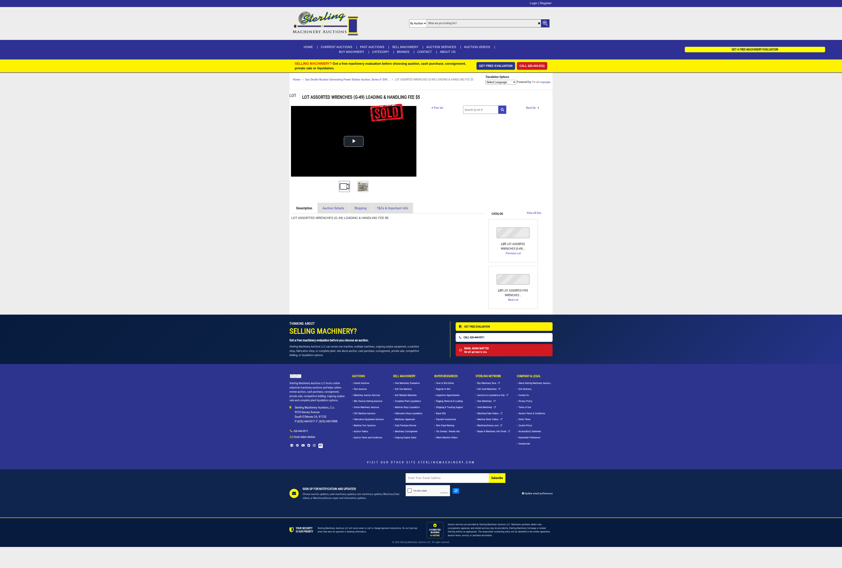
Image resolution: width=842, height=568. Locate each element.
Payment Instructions (446, 419)
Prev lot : (439, 107)
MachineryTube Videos (488, 413)
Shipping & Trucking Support (449, 407)
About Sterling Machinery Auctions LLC (536, 383)
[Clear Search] (539, 23)
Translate (545, 82)
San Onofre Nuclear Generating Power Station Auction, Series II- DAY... (347, 79)
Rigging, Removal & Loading (449, 401)
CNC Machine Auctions (364, 413)
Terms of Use (525, 407)
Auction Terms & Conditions (532, 413)
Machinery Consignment (406, 431)
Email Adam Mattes (304, 437)
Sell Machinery (405, 47)
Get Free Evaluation (495, 66)
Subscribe (497, 478)
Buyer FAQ (441, 413)
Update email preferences (538, 493)
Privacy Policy (525, 401)
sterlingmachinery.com (446, 462)
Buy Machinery (351, 52)
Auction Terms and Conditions (368, 437)
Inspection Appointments (448, 395)
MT (320, 445)
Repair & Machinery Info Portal (492, 431)
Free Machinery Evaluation (407, 383)
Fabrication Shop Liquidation (408, 413)
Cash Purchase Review (405, 425)
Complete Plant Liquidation (408, 401)
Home (308, 47)
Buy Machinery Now (487, 383)
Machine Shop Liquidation (407, 407)
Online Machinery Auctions (366, 407)
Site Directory (525, 389)
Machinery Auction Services (367, 395)
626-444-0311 (301, 431)
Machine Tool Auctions (365, 425)
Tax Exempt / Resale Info (448, 431)
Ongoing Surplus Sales (405, 437)
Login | (534, 3)
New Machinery (484, 401)
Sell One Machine (403, 389)
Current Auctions (336, 47)
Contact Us (524, 395)
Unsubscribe (524, 443)
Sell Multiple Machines (406, 395)
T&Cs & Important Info (392, 208)
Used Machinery (485, 407)
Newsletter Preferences (529, 437)
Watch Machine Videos (447, 437)
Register (546, 3)
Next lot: (531, 107)
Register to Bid (443, 389)
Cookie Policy (525, 425)
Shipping (360, 208)
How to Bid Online (445, 383)
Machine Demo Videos (488, 419)
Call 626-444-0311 (532, 66)
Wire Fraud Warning (445, 425)
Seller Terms (524, 419)
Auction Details (333, 208)
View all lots (534, 213)
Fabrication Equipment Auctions (369, 419)
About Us (447, 52)
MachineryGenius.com (488, 425)
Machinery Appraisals (405, 419)
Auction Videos (477, 47)
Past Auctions (372, 47)
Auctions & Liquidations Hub (491, 395)
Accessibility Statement (530, 431)
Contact (424, 52)
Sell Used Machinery (487, 389)
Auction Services (441, 47)
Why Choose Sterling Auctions (368, 401)
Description (304, 208)
